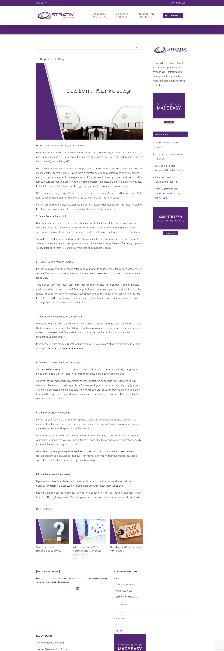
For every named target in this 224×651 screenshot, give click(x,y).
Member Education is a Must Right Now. (54, 649)
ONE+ (121, 612)
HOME (118, 579)
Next (137, 47)
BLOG (118, 625)
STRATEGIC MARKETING (125, 585)
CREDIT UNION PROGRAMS (127, 597)
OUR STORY (120, 618)
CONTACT (119, 631)
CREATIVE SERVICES (124, 591)
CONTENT (123, 605)
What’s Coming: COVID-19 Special (51, 643)
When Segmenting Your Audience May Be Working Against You (87, 551)
